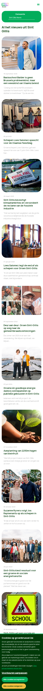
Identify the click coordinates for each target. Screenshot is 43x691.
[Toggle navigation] (38, 5)
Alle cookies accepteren (14, 679)
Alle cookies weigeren (12, 686)
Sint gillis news (15, 17)
